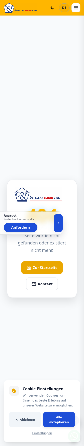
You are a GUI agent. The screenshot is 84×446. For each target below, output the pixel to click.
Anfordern (20, 227)
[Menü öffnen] (75, 7)
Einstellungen (42, 433)
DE (64, 7)
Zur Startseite (45, 267)
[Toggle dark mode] (52, 7)
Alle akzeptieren (59, 419)
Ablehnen (27, 419)
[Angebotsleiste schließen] (58, 223)
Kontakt (45, 284)
